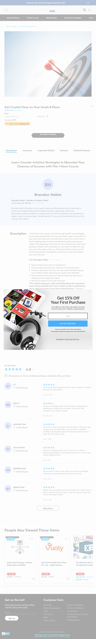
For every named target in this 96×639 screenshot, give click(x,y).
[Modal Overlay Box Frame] (48, 319)
